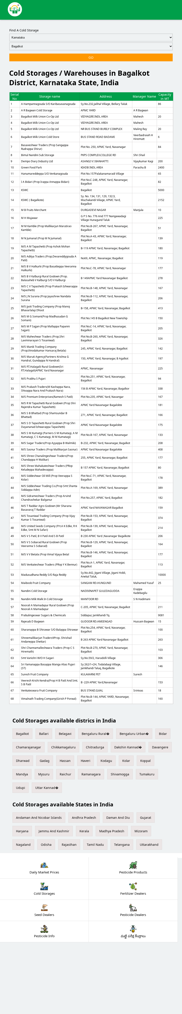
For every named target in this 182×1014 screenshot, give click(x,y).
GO (91, 57)
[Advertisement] (91, 978)
